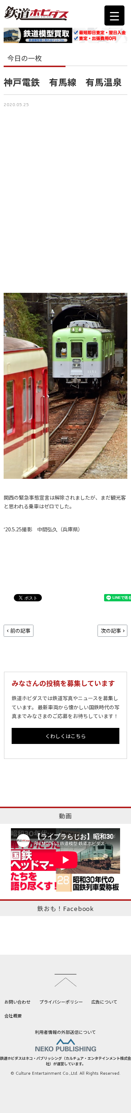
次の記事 (111, 630)
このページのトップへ (65, 980)
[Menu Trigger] (114, 15)
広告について (104, 1001)
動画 (65, 815)
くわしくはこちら (65, 736)
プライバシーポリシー (61, 1001)
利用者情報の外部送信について (65, 1032)
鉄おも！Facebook (65, 908)
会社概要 (13, 1015)
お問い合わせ (17, 1001)
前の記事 (20, 630)
